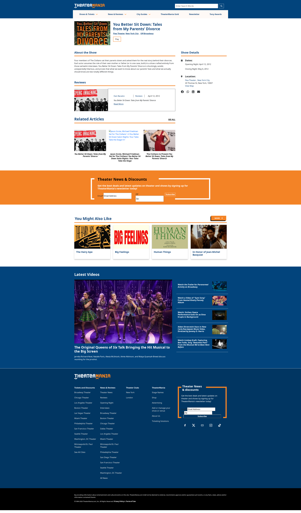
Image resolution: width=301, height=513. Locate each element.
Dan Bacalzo (119, 96)
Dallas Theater (106, 428)
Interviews (104, 408)
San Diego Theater (108, 457)
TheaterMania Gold (170, 14)
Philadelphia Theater (83, 423)
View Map (189, 86)
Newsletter (194, 14)
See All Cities (79, 452)
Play (117, 39)
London (129, 397)
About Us (156, 416)
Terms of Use (131, 501)
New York (130, 392)
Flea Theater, (119, 33)
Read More (118, 104)
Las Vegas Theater (82, 413)
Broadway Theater (82, 392)
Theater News (106, 392)
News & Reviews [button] (116, 14)
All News (104, 478)
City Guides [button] (142, 14)
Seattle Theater (81, 434)
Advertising (157, 402)
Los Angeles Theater (83, 402)
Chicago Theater (81, 397)
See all (171, 119)
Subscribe (170, 194)
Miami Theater (80, 418)
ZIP (137, 194)
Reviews (139, 96)
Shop (154, 397)
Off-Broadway (147, 33)
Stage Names (158, 392)
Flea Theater (190, 80)
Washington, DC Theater (85, 439)
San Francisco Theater (84, 428)
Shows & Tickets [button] (87, 14)
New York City (132, 33)
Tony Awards (216, 14)
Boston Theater (81, 408)
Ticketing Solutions (160, 421)
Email (100, 196)
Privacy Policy (119, 501)
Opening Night (106, 402)
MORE (217, 218)
